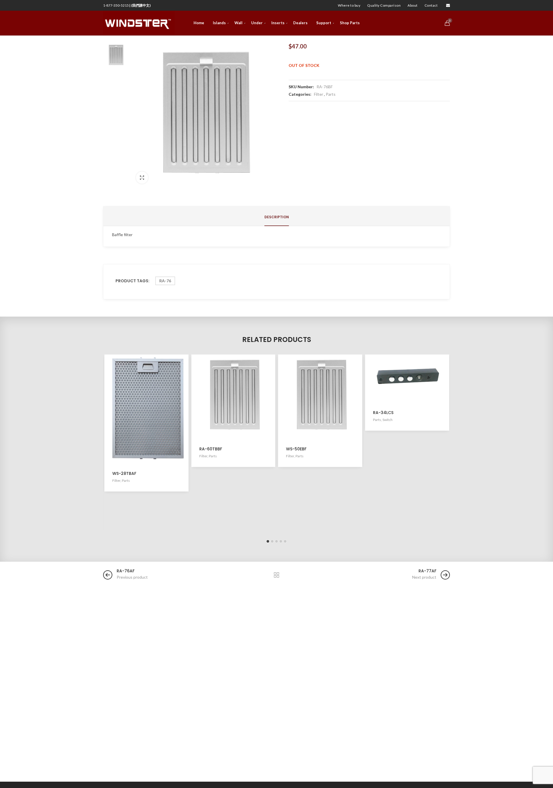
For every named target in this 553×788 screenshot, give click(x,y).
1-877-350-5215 (127, 5)
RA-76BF (325, 86)
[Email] (448, 5)
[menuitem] (349, 5)
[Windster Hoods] (139, 23)
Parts (331, 94)
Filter (318, 94)
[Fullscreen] (142, 178)
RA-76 (165, 280)
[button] (268, 541)
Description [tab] (276, 217)
